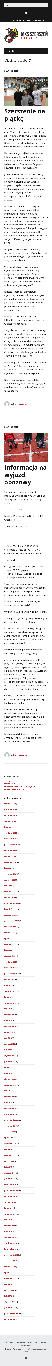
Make (15, 1349)
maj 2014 (8, 1220)
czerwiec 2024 (10, 862)
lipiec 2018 (8, 1032)
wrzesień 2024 (10, 850)
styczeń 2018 (9, 1055)
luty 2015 (8, 1167)
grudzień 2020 (10, 962)
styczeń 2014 (9, 1237)
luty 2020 (8, 985)
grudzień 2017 (10, 1061)
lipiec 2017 (8, 1067)
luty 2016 (8, 1102)
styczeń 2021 (9, 956)
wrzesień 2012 (10, 1319)
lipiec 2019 (8, 997)
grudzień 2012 (10, 1307)
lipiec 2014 (8, 1208)
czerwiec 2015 (10, 1143)
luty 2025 (8, 827)
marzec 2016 (9, 1096)
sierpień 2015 (10, 1132)
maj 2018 (8, 1038)
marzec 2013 (9, 1290)
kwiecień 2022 (10, 909)
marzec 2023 (9, 897)
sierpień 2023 (10, 880)
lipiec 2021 (8, 938)
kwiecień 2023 (10, 891)
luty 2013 (8, 1296)
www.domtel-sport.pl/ (14, 789)
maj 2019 (8, 1009)
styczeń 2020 (9, 991)
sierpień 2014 (10, 1202)
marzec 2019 (9, 1014)
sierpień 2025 (10, 821)
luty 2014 (8, 1231)
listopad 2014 (10, 1184)
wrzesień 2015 (10, 1126)
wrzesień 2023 (10, 874)
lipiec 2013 (8, 1272)
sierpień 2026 (10, 803)
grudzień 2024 (10, 833)
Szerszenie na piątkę (24, 115)
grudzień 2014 (10, 1178)
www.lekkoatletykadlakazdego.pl (19, 786)
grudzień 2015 (10, 1114)
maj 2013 (8, 1284)
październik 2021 (11, 921)
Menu (11, 51)
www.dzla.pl (9, 783)
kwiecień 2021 (10, 944)
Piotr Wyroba (20, 404)
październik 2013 (11, 1255)
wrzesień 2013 (10, 1261)
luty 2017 (8, 1073)
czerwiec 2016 (10, 1085)
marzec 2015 (9, 1161)
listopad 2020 (10, 968)
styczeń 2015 (9, 1173)
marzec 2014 (9, 1225)
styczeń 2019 (9, 1026)
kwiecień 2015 (10, 1155)
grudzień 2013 (10, 1243)
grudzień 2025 (10, 809)
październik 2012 (11, 1313)
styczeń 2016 (9, 1108)
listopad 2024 (10, 839)
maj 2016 (8, 1091)
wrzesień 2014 (10, 1196)
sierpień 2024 (10, 856)
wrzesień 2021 (10, 926)
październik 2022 (11, 903)
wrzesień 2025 (10, 815)
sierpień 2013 (10, 1266)
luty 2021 (8, 950)
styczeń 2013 (9, 1302)
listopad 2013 (10, 1249)
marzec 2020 (9, 979)
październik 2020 (11, 973)
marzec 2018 (9, 1044)
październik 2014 (11, 1190)
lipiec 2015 (8, 1138)
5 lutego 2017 (11, 71)
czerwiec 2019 (10, 1003)
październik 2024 (11, 844)
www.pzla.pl (9, 781)
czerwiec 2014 (10, 1214)
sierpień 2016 (10, 1079)
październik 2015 (11, 1120)
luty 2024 (8, 868)
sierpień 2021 (10, 932)
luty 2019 (8, 1020)
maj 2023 (8, 886)
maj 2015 (8, 1149)
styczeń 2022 (9, 915)
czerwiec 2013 (10, 1278)
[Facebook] (26, 13)
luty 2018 (8, 1050)
